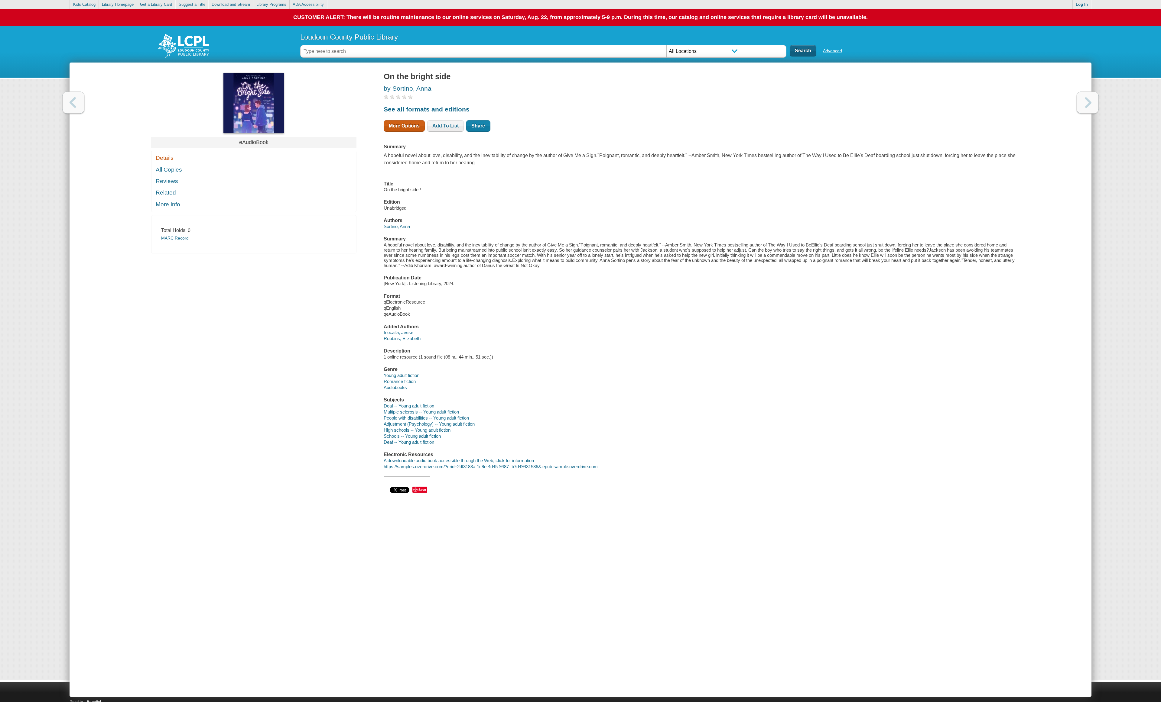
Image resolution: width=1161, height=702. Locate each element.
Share (478, 125)
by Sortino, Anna (407, 88)
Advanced (832, 50)
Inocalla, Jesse (398, 332)
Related (166, 192)
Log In (1082, 4)
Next (1088, 103)
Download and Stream (231, 4)
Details (165, 158)
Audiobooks (395, 387)
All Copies (169, 169)
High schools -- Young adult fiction (417, 430)
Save (422, 489)
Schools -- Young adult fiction (412, 436)
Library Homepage (118, 4)
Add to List (445, 125)
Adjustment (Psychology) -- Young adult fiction (429, 424)
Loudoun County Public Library (349, 37)
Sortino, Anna (397, 226)
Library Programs (271, 4)
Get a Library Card (156, 4)
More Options (404, 125)
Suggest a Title (192, 4)
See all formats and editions (427, 109)
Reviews (167, 181)
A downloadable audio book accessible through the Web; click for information (459, 460)
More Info (168, 204)
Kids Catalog (84, 4)
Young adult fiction (401, 375)
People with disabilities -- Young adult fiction (426, 417)
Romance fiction (400, 381)
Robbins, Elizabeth (402, 338)
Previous (73, 103)
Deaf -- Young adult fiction (409, 405)
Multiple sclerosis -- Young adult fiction (421, 411)
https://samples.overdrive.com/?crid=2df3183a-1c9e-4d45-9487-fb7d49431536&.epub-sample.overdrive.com (491, 466)
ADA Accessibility (308, 4)
